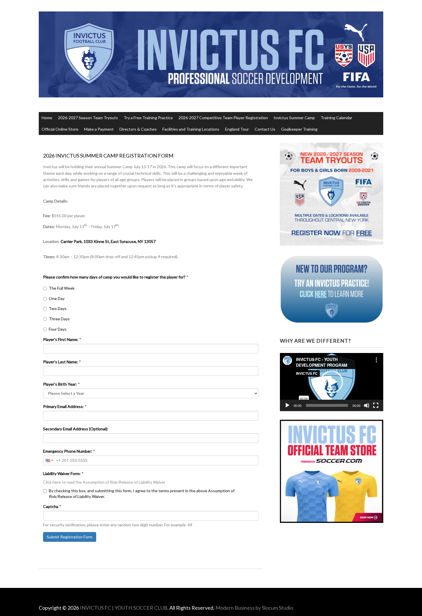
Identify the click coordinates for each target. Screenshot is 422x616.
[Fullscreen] (376, 405)
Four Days (58, 329)
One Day (57, 298)
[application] (331, 382)
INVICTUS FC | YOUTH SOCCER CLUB (123, 608)
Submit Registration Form (69, 536)
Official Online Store (60, 129)
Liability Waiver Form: (63, 473)
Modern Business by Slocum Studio (254, 608)
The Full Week (62, 288)
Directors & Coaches (138, 129)
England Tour (237, 129)
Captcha (52, 506)
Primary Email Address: (65, 406)
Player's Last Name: (62, 361)
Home (47, 117)
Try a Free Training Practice (148, 117)
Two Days (58, 308)
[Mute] (366, 405)
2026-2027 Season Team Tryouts (88, 117)
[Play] (287, 405)
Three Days (59, 318)
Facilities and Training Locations (190, 129)
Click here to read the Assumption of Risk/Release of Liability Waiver (104, 482)
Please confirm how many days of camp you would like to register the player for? (115, 276)
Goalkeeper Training (299, 129)
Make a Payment (99, 129)
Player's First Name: (62, 339)
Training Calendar (336, 117)
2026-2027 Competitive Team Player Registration (223, 117)
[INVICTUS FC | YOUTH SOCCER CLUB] (211, 86)
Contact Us (265, 129)
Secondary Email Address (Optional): (75, 428)
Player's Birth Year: (61, 384)
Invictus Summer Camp (294, 117)
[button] (331, 381)
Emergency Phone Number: (69, 451)
